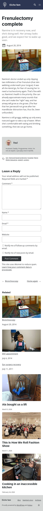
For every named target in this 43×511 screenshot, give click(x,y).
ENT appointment (10, 353)
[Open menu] (34, 4)
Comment (7, 183)
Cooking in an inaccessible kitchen (19, 485)
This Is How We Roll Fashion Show (20, 444)
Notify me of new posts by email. (19, 253)
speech (20, 160)
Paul (15, 142)
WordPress (20, 505)
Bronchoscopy (11, 281)
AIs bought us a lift (14, 404)
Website (5, 234)
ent (7, 158)
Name (5, 212)
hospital (30, 158)
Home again (32, 281)
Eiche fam (15, 5)
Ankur (30, 505)
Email (5, 223)
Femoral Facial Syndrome (18, 158)
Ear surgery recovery (11, 364)
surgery (26, 160)
